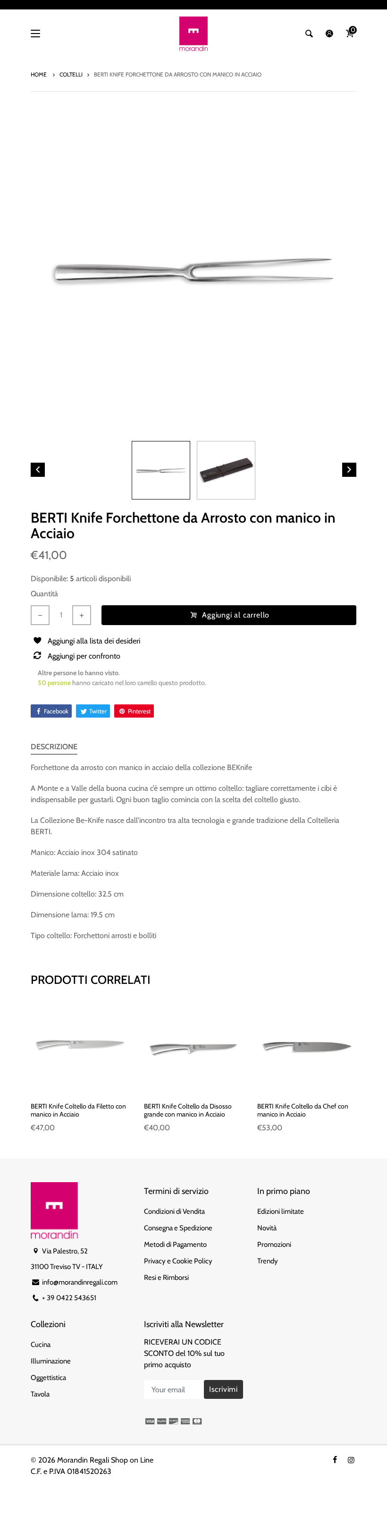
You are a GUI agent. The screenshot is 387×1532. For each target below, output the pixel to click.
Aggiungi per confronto (84, 656)
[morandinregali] (193, 34)
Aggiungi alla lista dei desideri (94, 640)
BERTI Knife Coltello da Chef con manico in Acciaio (302, 1110)
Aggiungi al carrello (235, 614)
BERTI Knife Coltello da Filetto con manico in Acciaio (78, 1110)
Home (39, 74)
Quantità (44, 593)
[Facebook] (334, 1460)
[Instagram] (351, 1460)
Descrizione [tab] (54, 746)
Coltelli (71, 74)
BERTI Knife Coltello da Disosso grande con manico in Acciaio (188, 1110)
